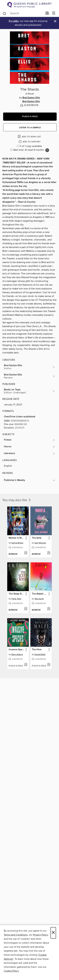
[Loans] (47, 13)
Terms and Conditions (16, 934)
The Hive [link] (36, 649)
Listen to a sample (30, 127)
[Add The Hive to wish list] (49, 665)
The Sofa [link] (36, 538)
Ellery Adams (17, 654)
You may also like (15, 500)
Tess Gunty (39, 599)
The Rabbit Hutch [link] (40, 593)
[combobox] (23, 13)
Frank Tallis (16, 599)
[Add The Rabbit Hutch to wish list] (49, 609)
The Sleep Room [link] (16, 593)
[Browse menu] (54, 13)
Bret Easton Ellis (31, 97)
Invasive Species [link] (16, 649)
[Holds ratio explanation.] (47, 150)
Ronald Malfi (39, 654)
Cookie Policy (11, 970)
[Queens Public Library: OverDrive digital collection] (29, 5)
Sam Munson (40, 543)
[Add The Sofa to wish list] (49, 553)
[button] (30, 117)
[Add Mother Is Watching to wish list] (26, 553)
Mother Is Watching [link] (16, 538)
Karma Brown (17, 543)
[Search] (4, 13)
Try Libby (13, 21)
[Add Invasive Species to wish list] (26, 665)
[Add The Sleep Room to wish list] (26, 609)
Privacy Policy (40, 934)
